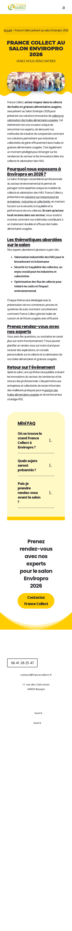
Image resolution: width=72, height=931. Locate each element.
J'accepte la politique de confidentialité (35, 879)
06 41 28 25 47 (22, 662)
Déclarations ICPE (26, 700)
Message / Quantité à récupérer (27, 850)
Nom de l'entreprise (19, 792)
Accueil (8, 30)
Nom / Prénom (16, 754)
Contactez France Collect (36, 600)
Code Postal (14, 812)
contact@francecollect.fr (36, 674)
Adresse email (16, 773)
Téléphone (14, 831)
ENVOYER (19, 895)
